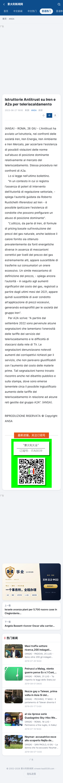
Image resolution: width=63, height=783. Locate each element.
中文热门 (32, 11)
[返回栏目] (4, 4)
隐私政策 (31, 774)
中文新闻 (17, 11)
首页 (6, 11)
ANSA (11, 19)
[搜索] (59, 4)
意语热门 (46, 11)
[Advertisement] (31, 60)
